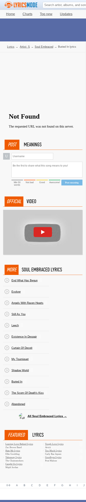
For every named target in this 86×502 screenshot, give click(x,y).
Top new (46, 14)
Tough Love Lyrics (54, 444)
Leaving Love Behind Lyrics (19, 444)
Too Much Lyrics (53, 450)
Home (10, 14)
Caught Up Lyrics (13, 464)
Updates (66, 14)
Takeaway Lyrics (13, 457)
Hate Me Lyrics (12, 450)
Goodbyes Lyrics (53, 457)
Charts (27, 14)
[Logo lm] (21, 4)
